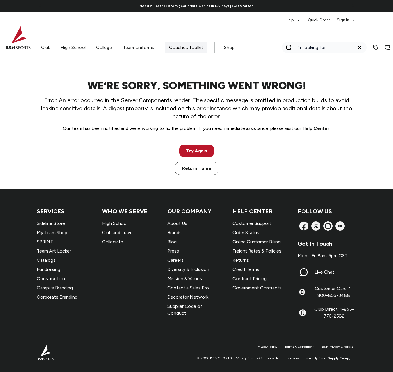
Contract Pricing (249, 278)
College (104, 47)
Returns (240, 260)
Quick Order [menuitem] (319, 20)
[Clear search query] (360, 47)
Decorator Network (187, 297)
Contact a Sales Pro (188, 288)
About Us (177, 223)
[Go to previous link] (40, 5)
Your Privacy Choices (337, 347)
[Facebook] (304, 226)
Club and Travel (117, 232)
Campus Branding (55, 288)
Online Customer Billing (256, 241)
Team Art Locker (54, 251)
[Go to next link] (352, 5)
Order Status (245, 232)
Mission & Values (184, 278)
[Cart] (387, 47)
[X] (316, 226)
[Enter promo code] (375, 47)
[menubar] (321, 17)
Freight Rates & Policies (256, 251)
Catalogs (46, 260)
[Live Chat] (304, 272)
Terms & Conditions (299, 347)
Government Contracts (257, 288)
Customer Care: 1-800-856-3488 (334, 292)
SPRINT (45, 241)
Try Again (196, 150)
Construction (51, 278)
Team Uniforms (138, 47)
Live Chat (324, 272)
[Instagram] (328, 226)
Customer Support (251, 223)
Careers (175, 260)
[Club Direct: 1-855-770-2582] (302, 313)
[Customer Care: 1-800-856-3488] (302, 292)
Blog (172, 241)
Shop (229, 47)
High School (73, 47)
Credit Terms (245, 269)
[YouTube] (340, 226)
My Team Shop (52, 232)
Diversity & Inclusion (188, 269)
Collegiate (112, 241)
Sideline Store (51, 223)
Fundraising (48, 269)
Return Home (196, 168)
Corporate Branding (57, 297)
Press (173, 251)
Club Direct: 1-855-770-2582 (334, 312)
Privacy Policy (267, 347)
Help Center (315, 128)
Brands (174, 232)
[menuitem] (293, 17)
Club (46, 47)
